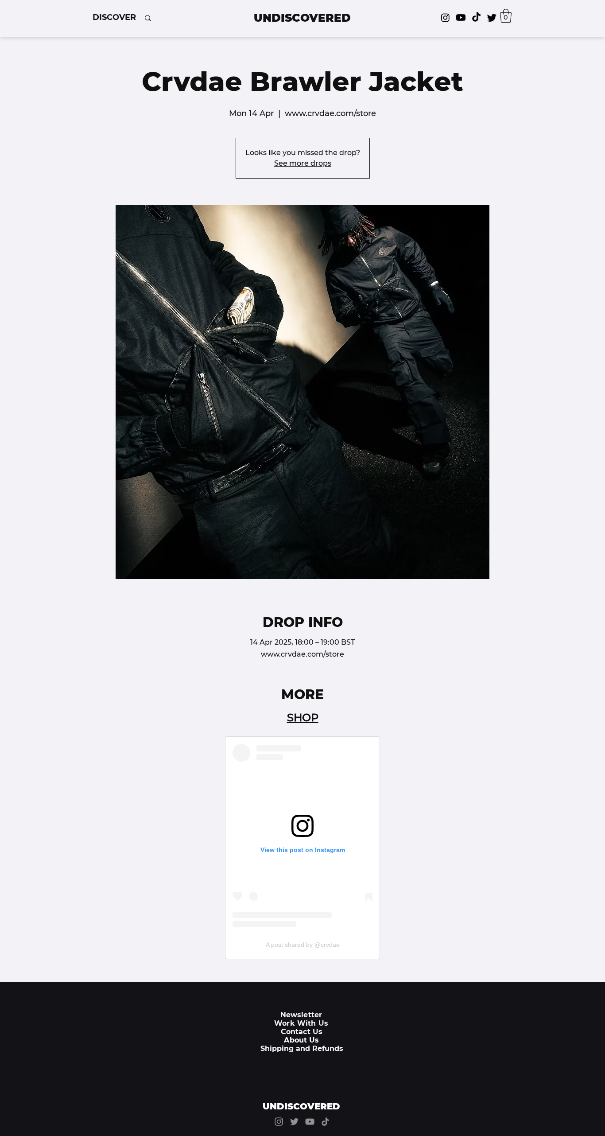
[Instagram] (445, 17)
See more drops (302, 163)
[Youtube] (460, 17)
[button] (114, 17)
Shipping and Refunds (301, 1048)
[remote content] (302, 847)
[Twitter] (491, 17)
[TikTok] (476, 17)
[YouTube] (309, 1121)
